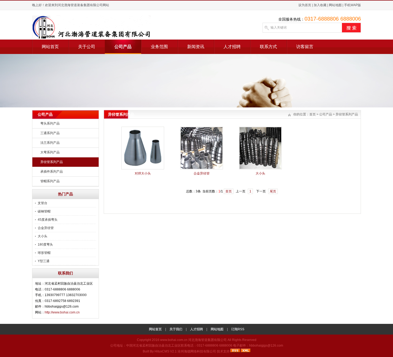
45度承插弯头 (47, 220)
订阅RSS (237, 329)
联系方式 (268, 46)
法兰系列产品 (50, 143)
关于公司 (86, 46)
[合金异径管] (201, 168)
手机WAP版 (352, 5)
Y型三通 (43, 261)
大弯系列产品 (50, 152)
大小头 (42, 236)
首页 (312, 114)
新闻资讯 (195, 46)
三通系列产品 (50, 133)
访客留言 (304, 46)
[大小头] (260, 168)
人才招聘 (232, 46)
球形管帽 (44, 253)
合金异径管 (46, 228)
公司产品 (123, 46)
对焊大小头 (143, 173)
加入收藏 (320, 5)
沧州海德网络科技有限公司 (197, 351)
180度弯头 (45, 244)
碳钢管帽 (44, 211)
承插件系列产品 (51, 171)
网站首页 (50, 46)
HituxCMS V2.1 (166, 351)
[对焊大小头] (142, 168)
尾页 (273, 191)
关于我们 (175, 329)
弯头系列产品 (50, 123)
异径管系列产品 (51, 162)
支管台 (42, 203)
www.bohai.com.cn (173, 340)
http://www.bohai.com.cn (62, 312)
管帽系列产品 (50, 181)
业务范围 (159, 46)
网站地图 (335, 5)
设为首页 (304, 5)
